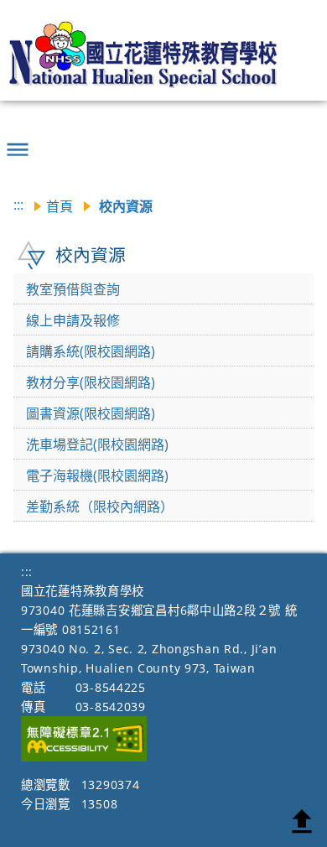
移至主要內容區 (37, 15)
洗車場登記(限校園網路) (97, 444)
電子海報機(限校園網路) (97, 475)
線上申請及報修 (73, 320)
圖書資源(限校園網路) (90, 413)
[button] (17, 142)
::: (18, 204)
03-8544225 (110, 687)
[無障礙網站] (84, 757)
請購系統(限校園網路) (90, 351)
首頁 (59, 206)
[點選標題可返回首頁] (152, 54)
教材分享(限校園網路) (90, 382)
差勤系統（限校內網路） (100, 506)
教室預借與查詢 (73, 289)
